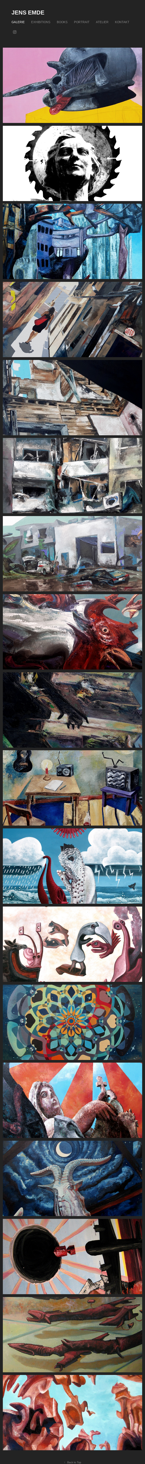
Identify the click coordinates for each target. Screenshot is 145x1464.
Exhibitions (40, 22)
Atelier (102, 22)
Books (62, 22)
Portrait (81, 22)
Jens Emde (28, 12)
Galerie (18, 22)
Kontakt (122, 22)
